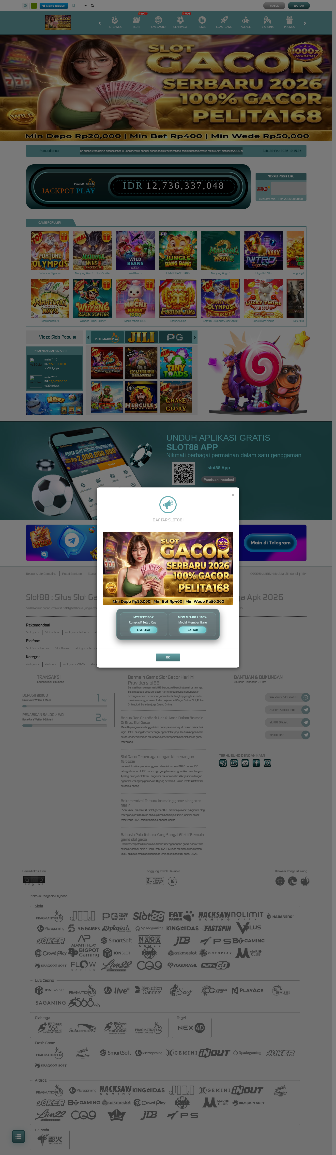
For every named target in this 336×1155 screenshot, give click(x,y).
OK (168, 657)
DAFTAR (192, 630)
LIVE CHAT (143, 630)
